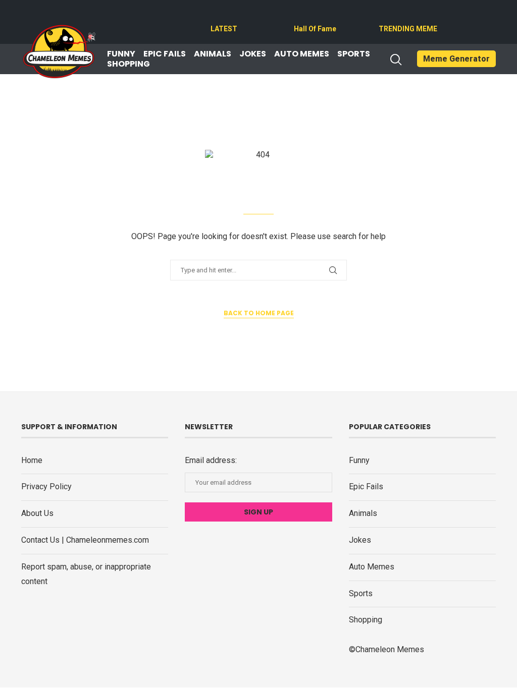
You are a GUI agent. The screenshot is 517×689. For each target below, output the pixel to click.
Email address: (211, 460)
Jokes (252, 54)
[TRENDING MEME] (385, 16)
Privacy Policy (46, 486)
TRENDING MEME (408, 29)
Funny (121, 54)
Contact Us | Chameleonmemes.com (85, 540)
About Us (37, 513)
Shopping (128, 64)
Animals (212, 54)
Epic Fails (164, 54)
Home (31, 460)
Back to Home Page (259, 313)
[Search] (395, 59)
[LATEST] (217, 16)
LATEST (224, 29)
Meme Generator (456, 59)
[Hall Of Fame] (300, 16)
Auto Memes (301, 54)
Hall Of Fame (315, 29)
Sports (353, 54)
